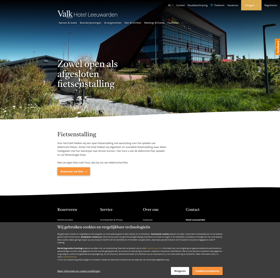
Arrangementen (113, 22)
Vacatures (232, 5)
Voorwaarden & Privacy (111, 219)
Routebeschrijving (198, 5)
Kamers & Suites (68, 22)
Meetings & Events (154, 22)
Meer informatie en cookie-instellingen (78, 271)
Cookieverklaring (69, 257)
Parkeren (219, 5)
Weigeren (180, 270)
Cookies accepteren (207, 270)
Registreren (270, 5)
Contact (180, 5)
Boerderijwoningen (90, 22)
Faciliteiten (174, 22)
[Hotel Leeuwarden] (87, 17)
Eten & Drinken (132, 22)
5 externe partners (154, 248)
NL (169, 5)
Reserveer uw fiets (72, 171)
